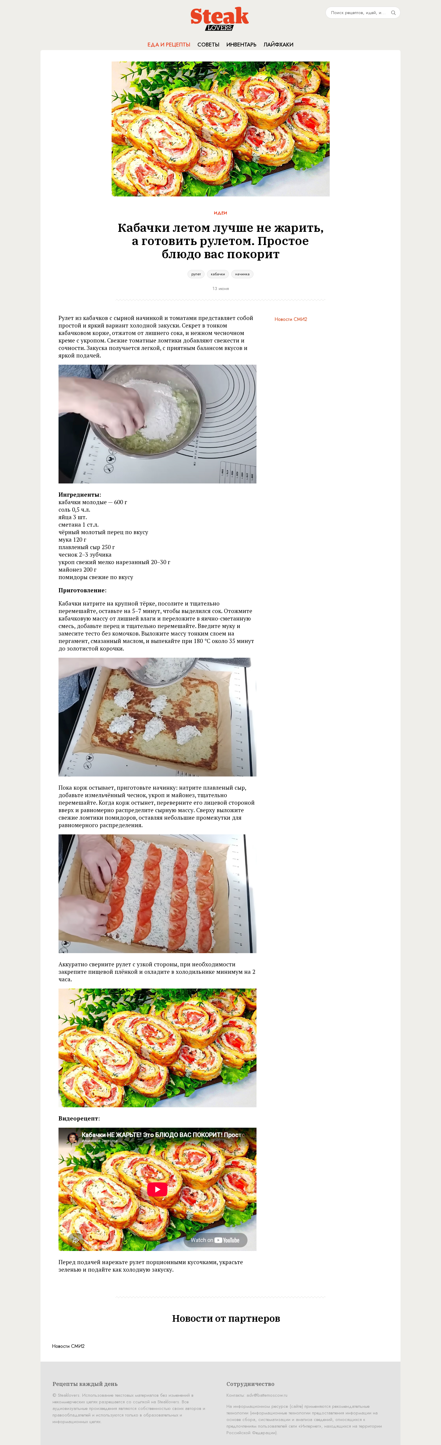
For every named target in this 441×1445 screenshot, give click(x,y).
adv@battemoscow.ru (267, 1395)
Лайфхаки (278, 45)
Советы (208, 45)
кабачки (218, 274)
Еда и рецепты (169, 45)
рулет (196, 274)
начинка (242, 274)
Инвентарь (241, 45)
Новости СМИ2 (290, 319)
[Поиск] (393, 12)
